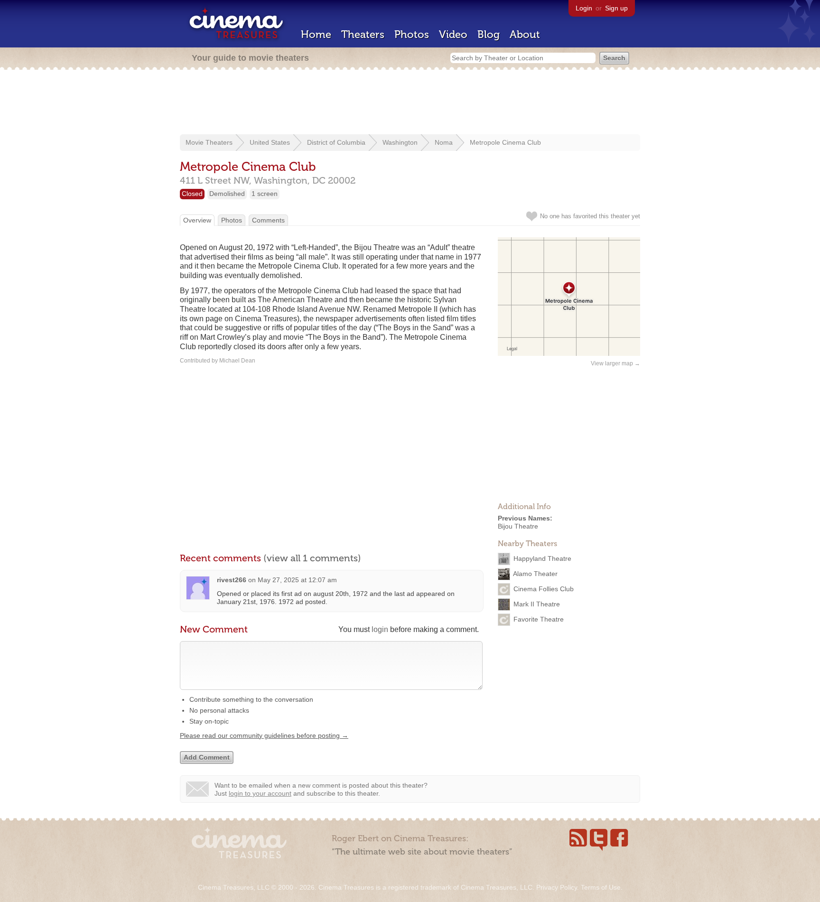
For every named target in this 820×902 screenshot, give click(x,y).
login (380, 629)
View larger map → (615, 363)
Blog (488, 34)
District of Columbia (336, 142)
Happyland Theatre (542, 558)
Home (316, 34)
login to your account (260, 793)
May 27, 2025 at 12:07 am (297, 580)
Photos (411, 34)
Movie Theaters (209, 142)
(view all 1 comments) (312, 558)
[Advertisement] (410, 103)
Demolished (227, 193)
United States (270, 142)
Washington (400, 142)
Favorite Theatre (538, 619)
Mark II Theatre (536, 603)
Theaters (362, 34)
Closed (192, 193)
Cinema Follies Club (543, 588)
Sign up (616, 8)
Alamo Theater (535, 573)
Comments (268, 220)
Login (584, 8)
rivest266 (231, 580)
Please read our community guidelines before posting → (264, 735)
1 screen (265, 193)
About (525, 34)
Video (453, 34)
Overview (197, 220)
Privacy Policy (556, 887)
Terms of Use (601, 887)
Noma (444, 142)
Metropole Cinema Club (505, 142)
